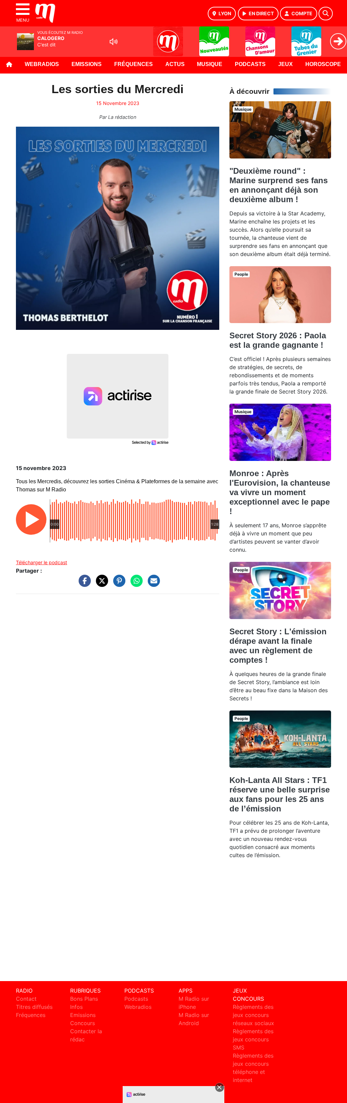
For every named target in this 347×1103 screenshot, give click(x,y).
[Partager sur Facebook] (83, 584)
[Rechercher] (326, 13)
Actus (175, 64)
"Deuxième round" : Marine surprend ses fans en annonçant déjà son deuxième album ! (278, 185)
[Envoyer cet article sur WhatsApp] (135, 584)
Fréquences (133, 64)
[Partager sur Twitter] (100, 584)
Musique (209, 64)
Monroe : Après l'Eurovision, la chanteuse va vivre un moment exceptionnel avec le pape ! (279, 492)
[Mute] (113, 42)
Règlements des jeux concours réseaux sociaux (253, 1014)
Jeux (285, 64)
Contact (26, 998)
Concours (82, 1023)
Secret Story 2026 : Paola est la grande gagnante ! (277, 340)
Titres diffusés (34, 1006)
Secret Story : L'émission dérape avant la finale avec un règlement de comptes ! (278, 645)
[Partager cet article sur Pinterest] (117, 584)
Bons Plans (84, 998)
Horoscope (323, 64)
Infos (76, 1006)
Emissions (87, 64)
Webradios (42, 64)
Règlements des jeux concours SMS (253, 1039)
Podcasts (250, 64)
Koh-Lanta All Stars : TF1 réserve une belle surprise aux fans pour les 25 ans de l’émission (279, 794)
